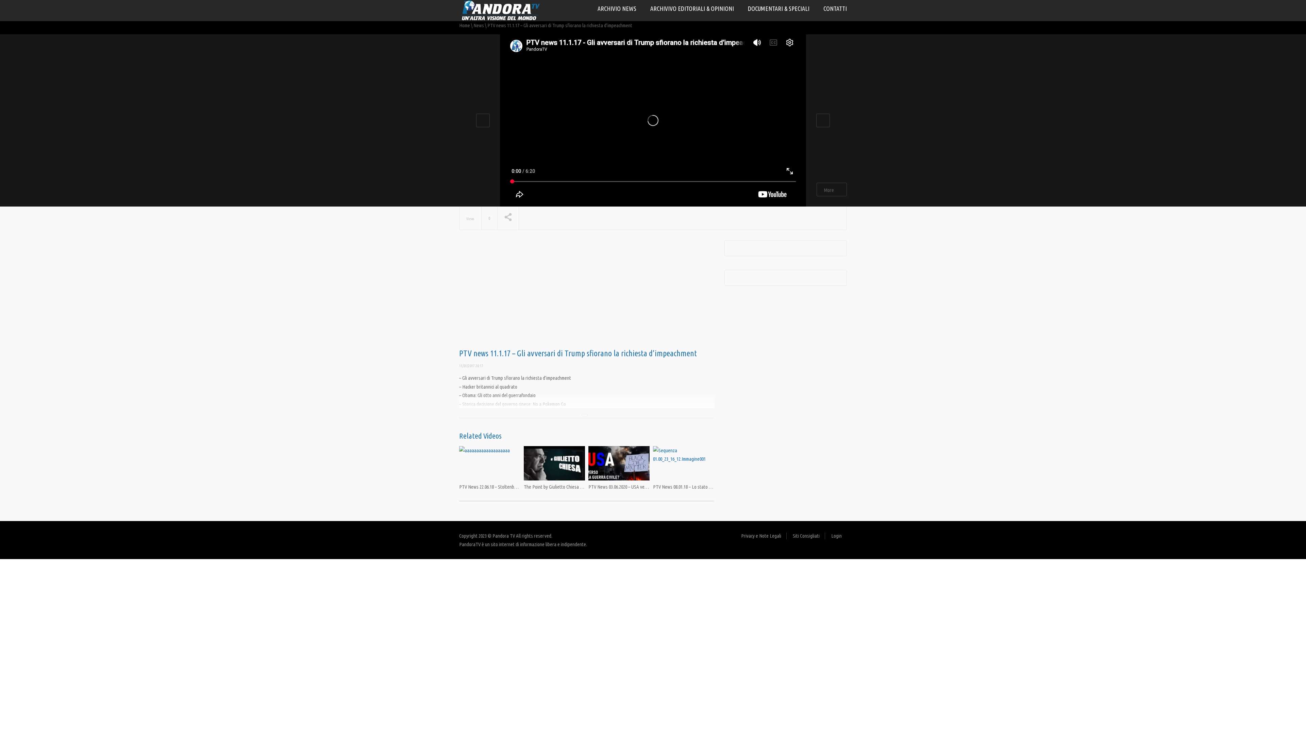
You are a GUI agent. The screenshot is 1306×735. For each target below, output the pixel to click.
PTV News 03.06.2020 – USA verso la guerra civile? (634, 487)
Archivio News (617, 8)
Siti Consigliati (806, 536)
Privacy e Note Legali (761, 536)
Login (836, 536)
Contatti (835, 8)
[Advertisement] (586, 294)
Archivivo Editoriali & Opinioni (692, 8)
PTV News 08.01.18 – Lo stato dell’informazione (697, 487)
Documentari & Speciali (778, 8)
